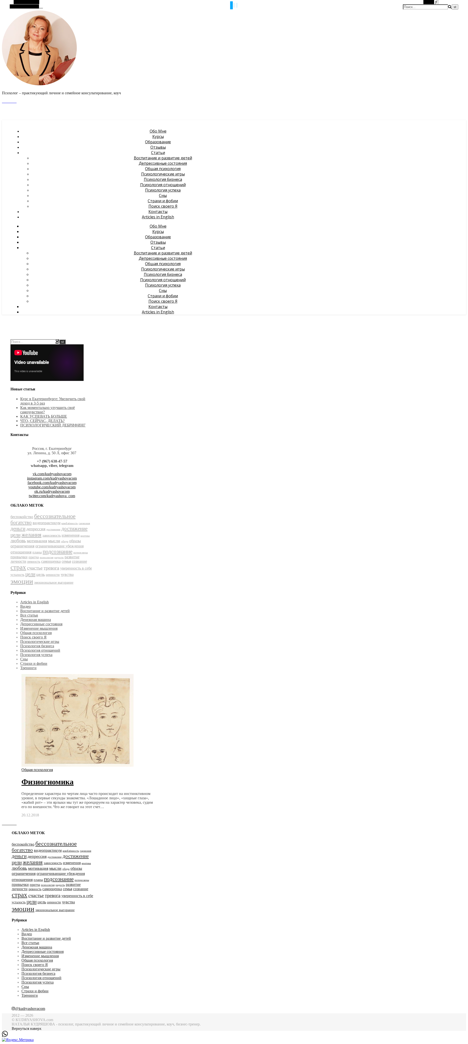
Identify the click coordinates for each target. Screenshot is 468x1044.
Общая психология (163, 168)
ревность (33, 561)
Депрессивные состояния (163, 163)
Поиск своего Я (162, 206)
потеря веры (80, 552)
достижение (53, 529)
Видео (25, 606)
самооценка (51, 561)
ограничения (22, 545)
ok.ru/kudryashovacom (52, 491)
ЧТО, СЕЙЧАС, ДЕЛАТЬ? (42, 421)
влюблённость (69, 523)
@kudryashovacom (30, 1008)
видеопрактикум (46, 523)
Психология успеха (163, 190)
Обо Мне (158, 131)
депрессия (35, 528)
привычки (19, 557)
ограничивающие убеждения (59, 546)
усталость (17, 575)
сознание (79, 561)
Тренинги (28, 668)
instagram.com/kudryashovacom (52, 478)
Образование (158, 142)
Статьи (158, 152)
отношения (20, 552)
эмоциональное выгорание (53, 582)
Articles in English (158, 217)
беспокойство (21, 517)
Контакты (157, 211)
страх (18, 567)
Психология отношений (163, 184)
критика (85, 535)
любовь (18, 540)
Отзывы (158, 147)
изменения (70, 535)
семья (66, 561)
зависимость (51, 535)
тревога (51, 567)
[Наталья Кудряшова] (39, 84)
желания (31, 535)
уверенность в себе (76, 568)
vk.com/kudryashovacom (52, 474)
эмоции (21, 581)
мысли (54, 540)
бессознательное (55, 516)
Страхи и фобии (163, 200)
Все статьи (29, 615)
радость (59, 557)
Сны (163, 195)
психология (46, 557)
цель (40, 574)
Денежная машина (35, 620)
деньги (17, 529)
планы (37, 552)
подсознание (57, 552)
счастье (35, 567)
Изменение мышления (39, 628)
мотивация (37, 540)
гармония (84, 523)
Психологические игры (163, 174)
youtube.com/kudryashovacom (52, 487)
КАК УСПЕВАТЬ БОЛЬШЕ (43, 416)
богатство (21, 522)
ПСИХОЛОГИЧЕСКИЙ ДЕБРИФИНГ (53, 425)
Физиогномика (47, 781)
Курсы (158, 136)
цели (30, 574)
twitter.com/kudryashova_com (52, 496)
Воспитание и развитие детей (163, 158)
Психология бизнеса (163, 179)
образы (75, 541)
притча (34, 557)
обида (64, 541)
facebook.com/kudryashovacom (52, 483)
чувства (67, 574)
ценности (53, 575)
